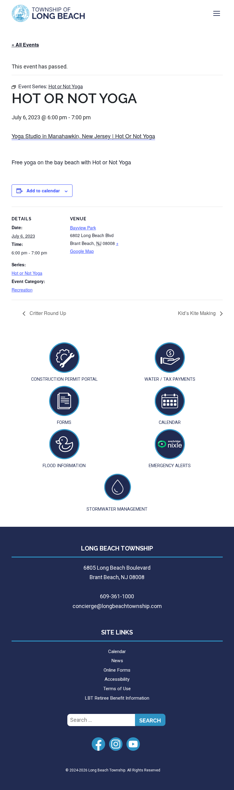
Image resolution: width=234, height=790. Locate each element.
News (117, 660)
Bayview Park (83, 228)
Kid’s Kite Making (197, 312)
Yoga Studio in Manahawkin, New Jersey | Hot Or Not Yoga (83, 136)
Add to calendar (43, 190)
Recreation (22, 290)
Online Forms (117, 670)
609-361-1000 (117, 596)
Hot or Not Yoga (27, 273)
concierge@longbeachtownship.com (117, 606)
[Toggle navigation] (217, 13)
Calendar (117, 651)
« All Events (25, 44)
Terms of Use (117, 688)
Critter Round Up (47, 312)
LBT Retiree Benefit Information (117, 698)
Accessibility (117, 679)
